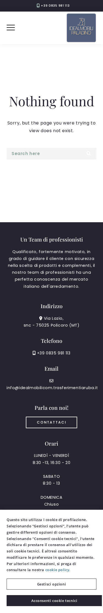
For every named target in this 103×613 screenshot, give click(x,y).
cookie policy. (58, 569)
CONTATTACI (51, 422)
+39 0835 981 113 (55, 5)
